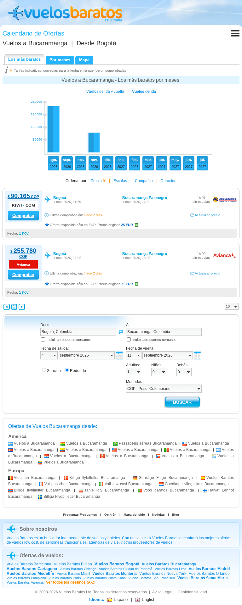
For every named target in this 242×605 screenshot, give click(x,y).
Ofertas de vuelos (40, 555)
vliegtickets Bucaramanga (197, 484)
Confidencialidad (192, 592)
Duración (168, 181)
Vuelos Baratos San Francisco (151, 578)
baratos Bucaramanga (168, 490)
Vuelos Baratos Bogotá (117, 564)
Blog (175, 514)
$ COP (23, 197)
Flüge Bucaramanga (166, 477)
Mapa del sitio (134, 514)
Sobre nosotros (38, 529)
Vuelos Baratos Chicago (78, 569)
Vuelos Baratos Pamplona (26, 578)
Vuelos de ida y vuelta (105, 91)
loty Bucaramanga (106, 490)
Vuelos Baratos (72, 592)
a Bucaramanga (34, 443)
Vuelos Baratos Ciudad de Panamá (125, 569)
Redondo (78, 371)
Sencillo (54, 371)
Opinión (110, 514)
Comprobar (23, 215)
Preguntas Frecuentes (80, 514)
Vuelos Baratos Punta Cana (105, 578)
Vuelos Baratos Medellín (30, 573)
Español (120, 599)
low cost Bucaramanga (129, 484)
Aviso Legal (162, 592)
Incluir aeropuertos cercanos (69, 339)
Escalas (120, 181)
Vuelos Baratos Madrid (209, 569)
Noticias (158, 514)
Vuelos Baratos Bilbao (73, 564)
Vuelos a (35, 43)
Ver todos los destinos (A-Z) (70, 582)
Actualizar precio (207, 215)
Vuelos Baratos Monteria (114, 573)
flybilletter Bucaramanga (97, 477)
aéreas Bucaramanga (148, 443)
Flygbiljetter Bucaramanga (71, 496)
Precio (96, 181)
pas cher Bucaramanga (68, 484)
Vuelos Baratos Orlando (209, 573)
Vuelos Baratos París (65, 578)
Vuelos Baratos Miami (73, 573)
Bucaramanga (34, 477)
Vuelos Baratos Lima (170, 569)
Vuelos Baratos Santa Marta (202, 578)
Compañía (144, 181)
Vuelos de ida (144, 91)
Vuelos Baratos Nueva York (162, 573)
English (148, 599)
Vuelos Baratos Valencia (25, 582)
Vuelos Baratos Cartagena (32, 568)
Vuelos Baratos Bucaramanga (169, 564)
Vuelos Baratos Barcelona (29, 564)
